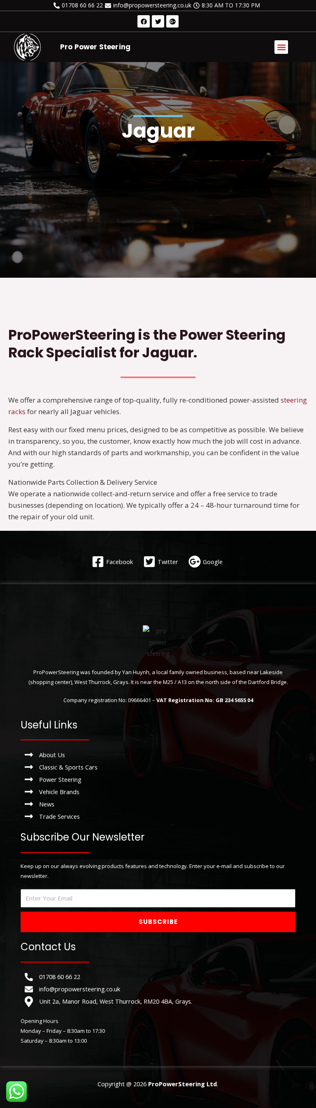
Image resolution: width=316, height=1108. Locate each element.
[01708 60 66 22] (79, 5)
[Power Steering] (158, 779)
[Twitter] (161, 561)
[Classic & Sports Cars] (158, 767)
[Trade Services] (158, 816)
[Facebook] (113, 561)
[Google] (206, 561)
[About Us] (158, 755)
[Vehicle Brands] (158, 792)
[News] (158, 804)
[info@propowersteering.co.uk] (149, 5)
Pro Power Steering (95, 47)
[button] (281, 47)
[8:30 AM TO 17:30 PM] (227, 5)
